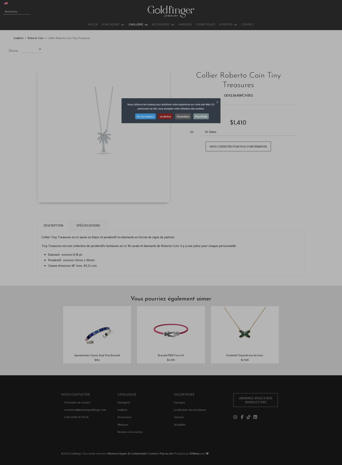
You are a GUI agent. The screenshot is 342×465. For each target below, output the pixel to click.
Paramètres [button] (183, 116)
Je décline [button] (165, 116)
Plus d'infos (201, 116)
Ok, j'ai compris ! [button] (145, 116)
